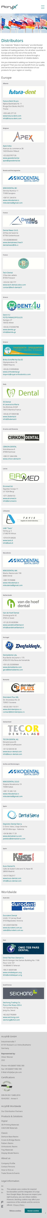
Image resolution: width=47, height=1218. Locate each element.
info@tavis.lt (8, 543)
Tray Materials (7, 1150)
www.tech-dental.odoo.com (14, 285)
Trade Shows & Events (10, 1173)
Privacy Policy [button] (18, 1205)
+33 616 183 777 (9, 282)
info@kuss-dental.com (12, 881)
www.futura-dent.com (12, 116)
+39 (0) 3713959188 (11, 414)
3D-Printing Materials (10, 1125)
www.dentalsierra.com (12, 836)
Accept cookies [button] (33, 1211)
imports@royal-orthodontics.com (17, 374)
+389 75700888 (9, 580)
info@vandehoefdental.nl (13, 627)
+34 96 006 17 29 (10, 833)
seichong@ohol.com (11, 1020)
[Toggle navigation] (43, 7)
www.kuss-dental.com (12, 878)
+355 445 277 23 (9, 113)
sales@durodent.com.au (13, 930)
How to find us (7, 1170)
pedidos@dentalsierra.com (14, 838)
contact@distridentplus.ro (14, 712)
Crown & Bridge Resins (10, 1140)
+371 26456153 (9, 496)
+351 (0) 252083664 (11, 664)
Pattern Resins (7, 1143)
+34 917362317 (9, 875)
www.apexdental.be (11, 158)
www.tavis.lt (8, 540)
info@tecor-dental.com (12, 754)
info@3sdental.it (9, 419)
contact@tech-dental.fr (12, 287)
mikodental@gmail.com (13, 203)
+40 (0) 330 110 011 (11, 707)
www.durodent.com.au (12, 927)
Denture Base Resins (9, 1136)
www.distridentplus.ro (12, 709)
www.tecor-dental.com (12, 751)
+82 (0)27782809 (9, 1014)
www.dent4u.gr (9, 329)
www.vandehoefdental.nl (13, 625)
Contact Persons (8, 1166)
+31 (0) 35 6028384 (10, 622)
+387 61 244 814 (9, 197)
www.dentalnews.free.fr (13, 242)
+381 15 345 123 (9, 791)
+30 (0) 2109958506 (11, 369)
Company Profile (8, 1163)
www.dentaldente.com (12, 667)
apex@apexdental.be (11, 160)
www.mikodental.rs (11, 200)
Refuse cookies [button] (15, 1211)
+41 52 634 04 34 (10, 749)
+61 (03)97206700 (10, 925)
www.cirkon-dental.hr (12, 459)
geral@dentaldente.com (13, 670)
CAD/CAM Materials (9, 1128)
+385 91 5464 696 (10, 456)
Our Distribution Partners (12, 1111)
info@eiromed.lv (10, 501)
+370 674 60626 (9, 538)
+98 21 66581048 (10, 970)
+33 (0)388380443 (10, 240)
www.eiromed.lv (9, 498)
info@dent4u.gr (9, 332)
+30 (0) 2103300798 (11, 327)
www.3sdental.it (9, 416)
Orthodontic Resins (9, 1146)
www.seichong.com (11, 1017)
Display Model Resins (10, 1153)
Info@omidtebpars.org (12, 975)
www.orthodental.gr (11, 372)
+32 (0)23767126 (9, 155)
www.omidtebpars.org (12, 972)
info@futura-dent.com (12, 118)
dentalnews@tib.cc (10, 245)
